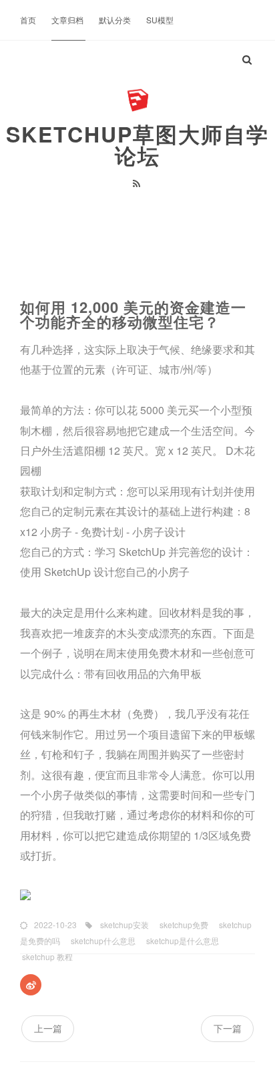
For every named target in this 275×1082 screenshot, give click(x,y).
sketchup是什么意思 (181, 940)
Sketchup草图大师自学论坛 (137, 144)
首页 (29, 19)
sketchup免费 (183, 924)
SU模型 (160, 19)
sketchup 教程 (46, 956)
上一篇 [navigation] (48, 1028)
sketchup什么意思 (102, 940)
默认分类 (116, 19)
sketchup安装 (123, 924)
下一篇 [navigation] (228, 1028)
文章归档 (68, 19)
